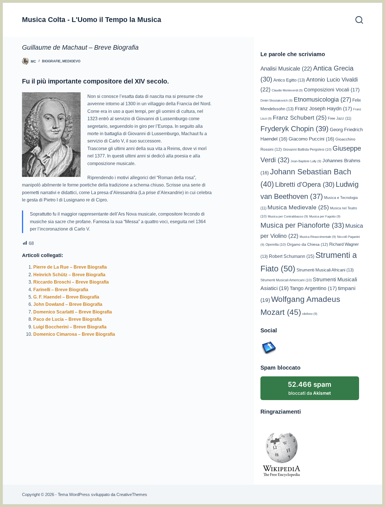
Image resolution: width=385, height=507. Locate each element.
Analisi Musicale (286, 68)
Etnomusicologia (322, 99)
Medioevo (71, 61)
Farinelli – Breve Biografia (60, 289)
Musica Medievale (298, 207)
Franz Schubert (300, 117)
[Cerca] (359, 20)
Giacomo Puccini (311, 139)
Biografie (51, 61)
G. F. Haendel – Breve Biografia (66, 297)
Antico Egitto (289, 80)
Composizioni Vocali (332, 90)
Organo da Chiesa (307, 244)
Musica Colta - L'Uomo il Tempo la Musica (91, 19)
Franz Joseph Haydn (323, 108)
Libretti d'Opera (305, 184)
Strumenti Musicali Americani (286, 280)
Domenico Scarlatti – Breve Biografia (72, 312)
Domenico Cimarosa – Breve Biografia (74, 334)
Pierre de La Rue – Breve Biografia (70, 267)
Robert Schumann (291, 256)
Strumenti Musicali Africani (325, 270)
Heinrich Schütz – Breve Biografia (69, 274)
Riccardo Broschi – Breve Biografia (71, 282)
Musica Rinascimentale (318, 236)
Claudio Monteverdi (287, 90)
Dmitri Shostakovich (276, 100)
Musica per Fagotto (324, 216)
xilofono (309, 313)
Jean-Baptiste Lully (306, 161)
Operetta (275, 244)
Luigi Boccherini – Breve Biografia (70, 326)
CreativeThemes (131, 494)
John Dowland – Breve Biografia (67, 304)
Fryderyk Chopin (294, 128)
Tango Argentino (313, 288)
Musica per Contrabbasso (288, 216)
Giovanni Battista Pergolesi (307, 149)
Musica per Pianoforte (302, 225)
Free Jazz (339, 118)
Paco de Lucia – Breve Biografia (67, 319)
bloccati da (309, 388)
